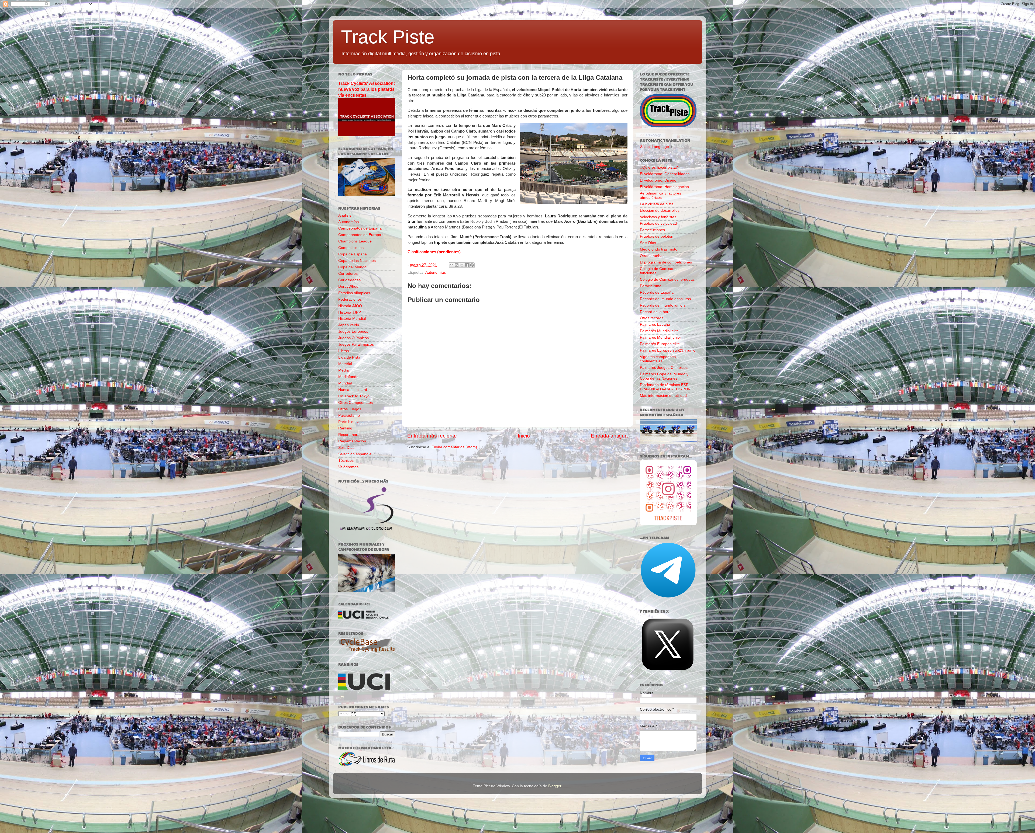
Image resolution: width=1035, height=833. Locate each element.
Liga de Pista (349, 357)
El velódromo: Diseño (658, 180)
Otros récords (651, 318)
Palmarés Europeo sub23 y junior (668, 350)
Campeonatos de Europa (359, 235)
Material (345, 364)
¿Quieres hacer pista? (659, 167)
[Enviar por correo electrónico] (451, 265)
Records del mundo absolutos (665, 299)
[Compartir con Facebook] (467, 265)
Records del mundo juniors (663, 305)
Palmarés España (655, 324)
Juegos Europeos (353, 331)
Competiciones (351, 248)
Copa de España (352, 254)
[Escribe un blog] (456, 265)
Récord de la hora (655, 312)
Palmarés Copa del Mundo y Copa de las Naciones (664, 376)
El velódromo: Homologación (664, 187)
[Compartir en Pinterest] (472, 265)
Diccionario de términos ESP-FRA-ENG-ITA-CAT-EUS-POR (665, 387)
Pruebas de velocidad (658, 223)
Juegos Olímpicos (353, 338)
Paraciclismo (349, 416)
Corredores (348, 274)
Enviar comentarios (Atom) (454, 447)
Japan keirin (348, 325)
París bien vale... (352, 422)
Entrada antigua (609, 436)
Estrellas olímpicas (354, 293)
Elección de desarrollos (659, 211)
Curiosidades (349, 280)
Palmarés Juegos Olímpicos (664, 368)
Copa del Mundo (352, 267)
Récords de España (657, 292)
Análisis (344, 215)
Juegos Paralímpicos (356, 344)
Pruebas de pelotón (656, 236)
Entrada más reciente (432, 436)
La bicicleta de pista (657, 204)
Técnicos (346, 461)
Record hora (349, 435)
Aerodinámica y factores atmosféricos (660, 195)
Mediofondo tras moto (658, 249)
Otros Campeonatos (355, 403)
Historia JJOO (350, 306)
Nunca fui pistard (352, 390)
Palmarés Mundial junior (660, 337)
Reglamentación (352, 441)
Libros (343, 351)
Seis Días (346, 448)
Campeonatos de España (360, 228)
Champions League (355, 241)
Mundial (345, 383)
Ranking (345, 428)
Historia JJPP (349, 312)
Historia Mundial (352, 319)
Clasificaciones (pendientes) (434, 252)
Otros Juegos (349, 409)
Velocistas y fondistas (658, 217)
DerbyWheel (348, 286)
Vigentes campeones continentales (658, 359)
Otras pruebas (652, 256)
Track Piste (387, 36)
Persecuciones (652, 230)
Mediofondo (348, 377)
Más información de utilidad (663, 396)
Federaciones (350, 299)
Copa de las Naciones (357, 261)
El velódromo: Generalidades (664, 174)
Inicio (524, 436)
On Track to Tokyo (354, 396)
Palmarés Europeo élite (660, 344)
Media (343, 370)
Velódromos (348, 467)
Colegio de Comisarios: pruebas (667, 279)
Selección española (354, 454)
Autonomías (435, 272)
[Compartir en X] (461, 265)
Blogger (554, 786)
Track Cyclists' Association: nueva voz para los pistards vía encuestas (366, 89)
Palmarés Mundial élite (659, 331)
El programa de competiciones (666, 262)
